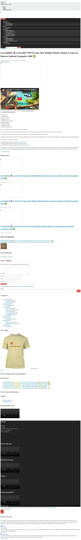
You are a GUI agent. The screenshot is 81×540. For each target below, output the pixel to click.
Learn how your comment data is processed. (25, 286)
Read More (54, 507)
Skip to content (4, 1)
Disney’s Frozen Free (10, 39)
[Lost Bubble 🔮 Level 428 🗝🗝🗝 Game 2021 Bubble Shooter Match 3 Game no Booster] (12, 222)
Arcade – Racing (6, 22)
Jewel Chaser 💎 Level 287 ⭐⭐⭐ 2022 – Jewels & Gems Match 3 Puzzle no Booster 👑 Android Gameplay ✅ (26, 382)
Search (2, 288)
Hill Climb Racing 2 (9, 23)
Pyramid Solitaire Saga (10, 35)
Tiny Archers (8, 43)
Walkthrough (5, 42)
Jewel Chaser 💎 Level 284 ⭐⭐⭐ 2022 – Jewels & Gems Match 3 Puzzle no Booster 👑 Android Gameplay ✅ (26, 388)
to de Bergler (6, 431)
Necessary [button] (3, 525)
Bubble (4, 26)
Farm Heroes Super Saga (10, 34)
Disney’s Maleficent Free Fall (11, 40)
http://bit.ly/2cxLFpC (22, 142)
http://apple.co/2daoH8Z (24, 145)
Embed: (2, 112)
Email (2, 278)
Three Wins (5, 320)
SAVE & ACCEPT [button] (4, 538)
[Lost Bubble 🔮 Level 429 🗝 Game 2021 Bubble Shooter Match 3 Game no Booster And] (12, 171)
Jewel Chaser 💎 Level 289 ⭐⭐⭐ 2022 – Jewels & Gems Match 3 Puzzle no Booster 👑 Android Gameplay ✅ (26, 385)
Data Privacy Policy (7, 9)
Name (2, 276)
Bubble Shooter (6, 303)
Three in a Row (6, 317)
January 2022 (5, 401)
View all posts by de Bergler (7, 256)
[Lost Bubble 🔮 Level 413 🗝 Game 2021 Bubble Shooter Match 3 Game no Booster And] (12, 197)
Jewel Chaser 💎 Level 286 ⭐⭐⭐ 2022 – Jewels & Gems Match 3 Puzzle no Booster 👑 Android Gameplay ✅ (26, 383)
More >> (2, 370)
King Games (5, 29)
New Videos (5, 21)
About (4, 8)
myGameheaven (4, 110)
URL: (21, 110)
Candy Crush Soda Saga (10, 31)
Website (2, 281)
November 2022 (6, 400)
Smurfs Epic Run (9, 25)
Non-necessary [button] (3, 532)
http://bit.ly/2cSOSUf (23, 143)
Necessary (4, 526)
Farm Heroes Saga (9, 311)
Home (4, 6)
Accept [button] (50, 507)
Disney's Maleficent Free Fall (11, 323)
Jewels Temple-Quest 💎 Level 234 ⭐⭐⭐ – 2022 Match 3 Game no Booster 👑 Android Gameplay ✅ (24, 386)
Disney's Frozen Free (10, 321)
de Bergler (15, 60)
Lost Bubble (8, 27)
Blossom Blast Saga (9, 30)
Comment (3, 273)
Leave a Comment (22, 60)
